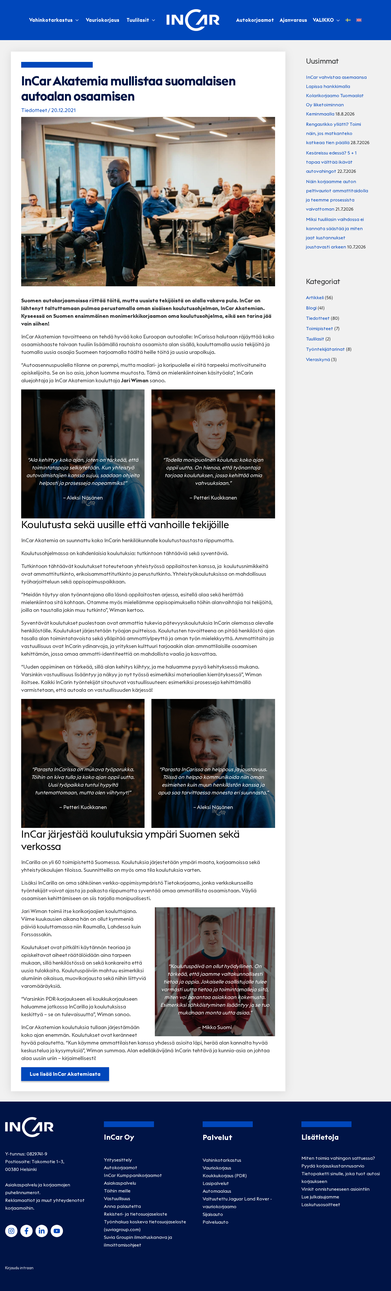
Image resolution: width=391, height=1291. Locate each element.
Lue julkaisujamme (320, 1197)
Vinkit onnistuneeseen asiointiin (335, 1189)
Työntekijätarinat (325, 349)
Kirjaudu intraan (19, 1267)
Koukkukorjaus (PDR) (225, 1175)
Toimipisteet (319, 328)
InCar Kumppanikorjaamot (133, 1175)
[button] (337, 20)
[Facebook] (26, 1231)
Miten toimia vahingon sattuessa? (338, 1158)
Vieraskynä (318, 359)
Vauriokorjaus (102, 20)
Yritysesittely (118, 1160)
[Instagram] (11, 1231)
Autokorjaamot (120, 1167)
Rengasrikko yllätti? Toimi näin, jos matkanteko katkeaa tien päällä (333, 133)
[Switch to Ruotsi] (348, 20)
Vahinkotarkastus (51, 20)
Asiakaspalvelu (120, 1183)
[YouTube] (57, 1231)
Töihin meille (117, 1191)
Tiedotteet (34, 110)
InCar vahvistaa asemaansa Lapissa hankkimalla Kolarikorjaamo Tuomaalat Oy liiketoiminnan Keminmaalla (336, 95)
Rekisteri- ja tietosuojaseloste (135, 1214)
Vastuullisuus (117, 1198)
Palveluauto (215, 1222)
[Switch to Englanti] (359, 20)
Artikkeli (315, 297)
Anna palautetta (122, 1206)
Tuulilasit (138, 20)
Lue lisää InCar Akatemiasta (65, 1074)
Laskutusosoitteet (320, 1204)
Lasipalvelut (216, 1183)
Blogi (311, 308)
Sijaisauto (213, 1214)
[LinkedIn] (41, 1231)
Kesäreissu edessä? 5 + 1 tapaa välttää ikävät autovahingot (331, 162)
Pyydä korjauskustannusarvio (332, 1166)
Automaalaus (217, 1191)
